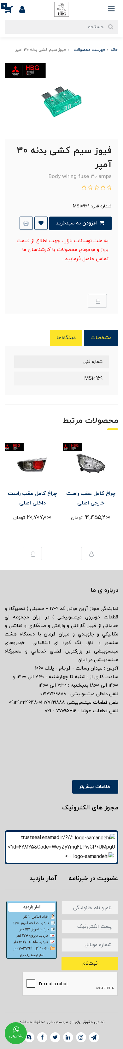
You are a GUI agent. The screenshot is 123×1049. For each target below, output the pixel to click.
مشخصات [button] (101, 337)
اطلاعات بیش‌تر (95, 786)
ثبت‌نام (89, 963)
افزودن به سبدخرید (77, 223)
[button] (12, 9)
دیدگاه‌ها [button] (66, 337)
